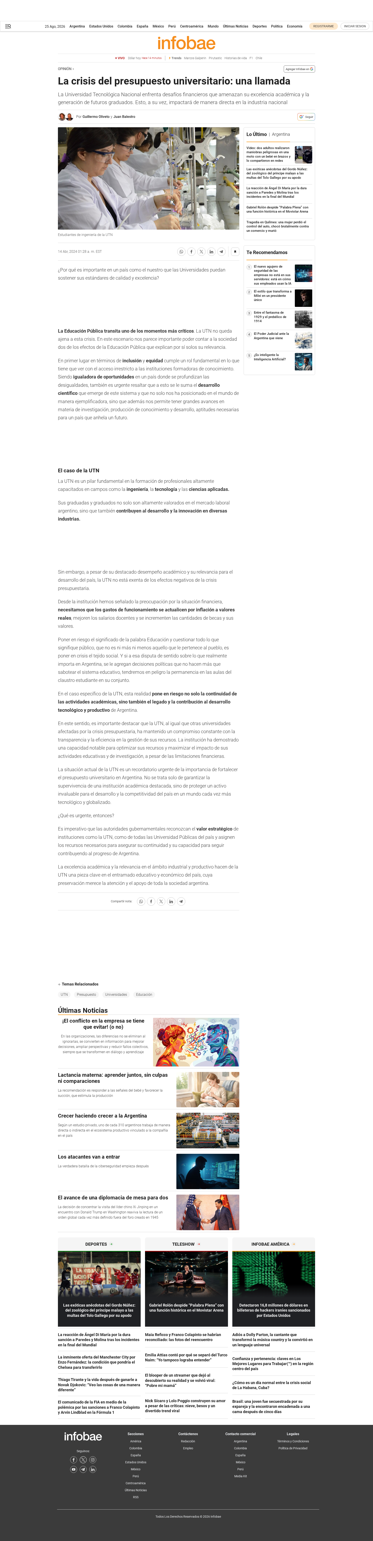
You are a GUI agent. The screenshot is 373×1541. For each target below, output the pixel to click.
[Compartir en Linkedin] (211, 252)
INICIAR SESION (355, 26)
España (142, 26)
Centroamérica (191, 26)
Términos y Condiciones (293, 1441)
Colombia (125, 26)
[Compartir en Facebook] (191, 252)
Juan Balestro (124, 117)
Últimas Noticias (235, 26)
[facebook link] (73, 1459)
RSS (135, 1497)
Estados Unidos (101, 26)
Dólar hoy (145, 58)
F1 (251, 58)
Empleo (188, 1448)
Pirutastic (215, 58)
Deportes (260, 26)
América (135, 1441)
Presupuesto (86, 994)
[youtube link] (73, 1469)
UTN (64, 994)
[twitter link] (83, 1459)
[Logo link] (186, 42)
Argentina (77, 26)
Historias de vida (235, 58)
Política (277, 26)
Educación (144, 994)
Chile (259, 58)
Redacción (188, 1441)
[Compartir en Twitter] (201, 252)
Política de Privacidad (292, 1448)
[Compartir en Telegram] (221, 252)
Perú (172, 26)
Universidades (116, 994)
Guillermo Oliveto (96, 117)
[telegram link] (83, 1469)
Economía (294, 26)
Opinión (64, 69)
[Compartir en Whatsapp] (181, 252)
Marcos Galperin (195, 58)
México (158, 26)
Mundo (213, 26)
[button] (8, 26)
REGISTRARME (323, 26)
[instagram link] (92, 1459)
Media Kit (240, 1476)
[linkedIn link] (92, 1469)
